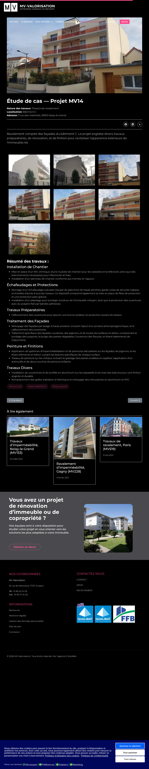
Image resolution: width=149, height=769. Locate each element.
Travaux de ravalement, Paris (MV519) (117, 445)
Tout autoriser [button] (130, 752)
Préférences (48, 765)
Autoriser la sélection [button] (130, 746)
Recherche (14, 610)
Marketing (78, 765)
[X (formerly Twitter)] (139, 124)
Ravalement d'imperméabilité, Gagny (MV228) (70, 467)
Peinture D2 (15, 386)
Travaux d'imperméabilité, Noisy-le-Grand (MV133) (24, 447)
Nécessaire (31, 765)
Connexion (14, 632)
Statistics (63, 765)
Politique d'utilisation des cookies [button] (62, 756)
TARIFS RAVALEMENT (66, 21)
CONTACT (82, 579)
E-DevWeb (71, 656)
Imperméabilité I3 (37, 386)
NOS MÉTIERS (43, 21)
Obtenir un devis (25, 547)
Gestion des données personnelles (26, 621)
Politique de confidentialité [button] (94, 756)
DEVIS (124, 21)
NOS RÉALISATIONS (90, 21)
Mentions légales (17, 615)
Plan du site (15, 626)
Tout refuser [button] (130, 759)
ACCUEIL (13, 21)
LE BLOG (110, 21)
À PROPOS (27, 21)
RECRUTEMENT (84, 590)
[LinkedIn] (132, 124)
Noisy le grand (60, 386)
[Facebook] (125, 124)
